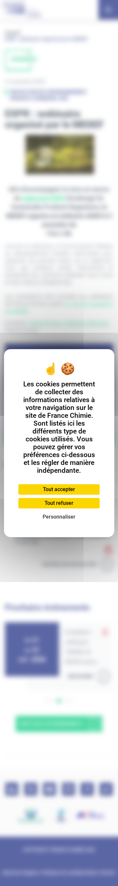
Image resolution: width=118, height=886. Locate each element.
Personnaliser (59, 517)
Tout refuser (59, 503)
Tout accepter (59, 489)
